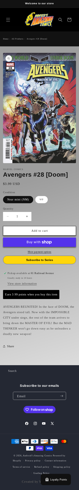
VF (44, 200)
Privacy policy (33, 460)
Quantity (8, 208)
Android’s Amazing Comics (37, 455)
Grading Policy (41, 473)
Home (5, 39)
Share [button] (10, 346)
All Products (17, 39)
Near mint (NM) (18, 199)
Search (12, 370)
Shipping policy (61, 467)
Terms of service (21, 467)
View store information (22, 283)
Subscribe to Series (39, 260)
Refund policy (41, 467)
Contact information (55, 460)
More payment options (39, 251)
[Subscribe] (61, 396)
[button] (8, 19)
